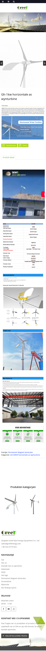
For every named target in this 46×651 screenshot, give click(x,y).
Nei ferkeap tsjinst (8, 588)
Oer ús (4, 563)
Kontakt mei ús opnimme (11, 566)
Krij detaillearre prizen (16, 636)
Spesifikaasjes (11, 145)
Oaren (25, 145)
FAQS (3, 572)
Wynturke (5, 584)
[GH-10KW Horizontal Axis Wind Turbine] (34, 503)
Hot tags (4, 575)
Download (5, 569)
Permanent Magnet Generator (20, 452)
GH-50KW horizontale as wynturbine (25, 455)
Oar (2, 560)
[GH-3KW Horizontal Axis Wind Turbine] (12, 503)
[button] (44, 63)
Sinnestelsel (6, 581)
